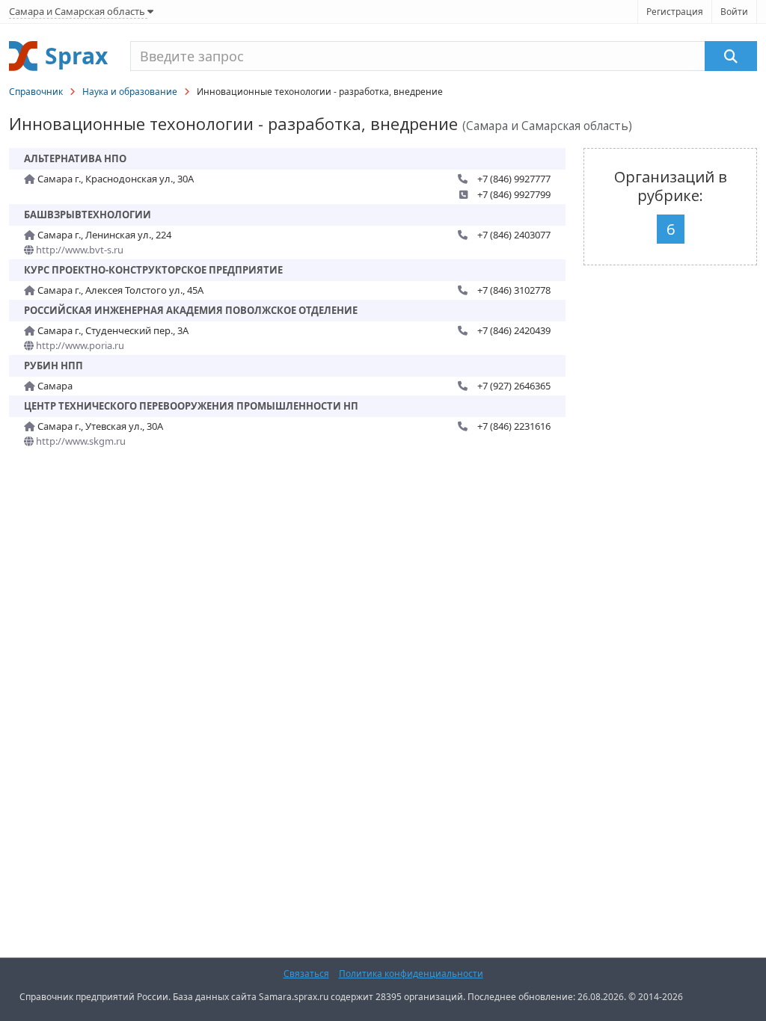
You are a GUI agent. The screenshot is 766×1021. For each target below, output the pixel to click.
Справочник (36, 91)
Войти (734, 11)
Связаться (306, 973)
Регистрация (674, 11)
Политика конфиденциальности (411, 973)
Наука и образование (129, 91)
